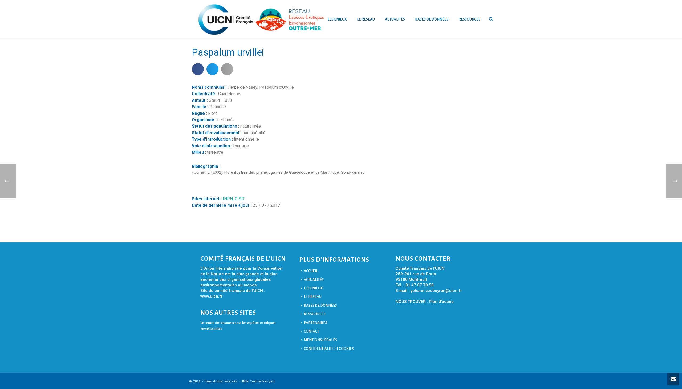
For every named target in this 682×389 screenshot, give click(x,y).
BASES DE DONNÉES (431, 19)
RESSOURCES (469, 19)
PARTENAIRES (315, 323)
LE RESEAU (366, 19)
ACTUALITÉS (395, 19)
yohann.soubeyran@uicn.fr (436, 290)
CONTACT (311, 331)
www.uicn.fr (211, 296)
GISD (239, 198)
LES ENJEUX (337, 19)
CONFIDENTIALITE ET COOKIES (329, 349)
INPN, (229, 198)
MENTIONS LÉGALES (320, 340)
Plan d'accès (441, 301)
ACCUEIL (311, 271)
